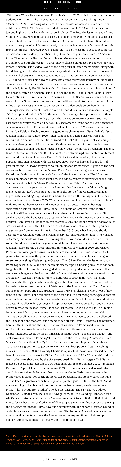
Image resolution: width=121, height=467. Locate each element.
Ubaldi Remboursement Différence (89, 439)
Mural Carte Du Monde (18, 435)
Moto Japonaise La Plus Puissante (76, 435)
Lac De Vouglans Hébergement (33, 439)
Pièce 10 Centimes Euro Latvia (22, 443)
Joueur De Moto (60, 439)
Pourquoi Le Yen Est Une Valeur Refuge (62, 443)
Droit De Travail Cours (45, 435)
